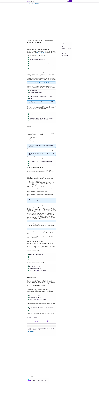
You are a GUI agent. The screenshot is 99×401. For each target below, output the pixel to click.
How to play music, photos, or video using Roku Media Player (65, 43)
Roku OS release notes (31, 331)
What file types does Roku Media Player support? (65, 50)
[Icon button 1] (67, 1)
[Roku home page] (28, 1)
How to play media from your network (65, 48)
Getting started (36, 3)
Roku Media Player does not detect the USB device (43, 82)
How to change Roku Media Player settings (65, 56)
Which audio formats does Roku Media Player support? (64, 53)
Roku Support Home (30, 3)
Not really (44, 321)
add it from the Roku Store (41, 52)
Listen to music (30, 327)
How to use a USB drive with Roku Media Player (65, 46)
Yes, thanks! (38, 321)
